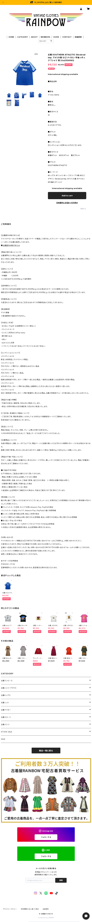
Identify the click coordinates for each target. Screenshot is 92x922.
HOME (11, 37)
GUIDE (56, 37)
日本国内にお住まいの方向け (67, 203)
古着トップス (6, 695)
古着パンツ (5, 724)
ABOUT (34, 37)
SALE (3, 739)
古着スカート (6, 717)
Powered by (43, 918)
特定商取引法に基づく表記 (30, 909)
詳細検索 (78, 37)
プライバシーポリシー (10, 909)
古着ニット (5, 703)
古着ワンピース (7, 681)
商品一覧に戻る (46, 750)
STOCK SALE (6, 732)
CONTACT (67, 37)
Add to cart (67, 195)
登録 (61, 880)
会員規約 (46, 909)
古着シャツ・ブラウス (9, 688)
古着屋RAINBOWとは (11, 245)
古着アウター (6, 710)
